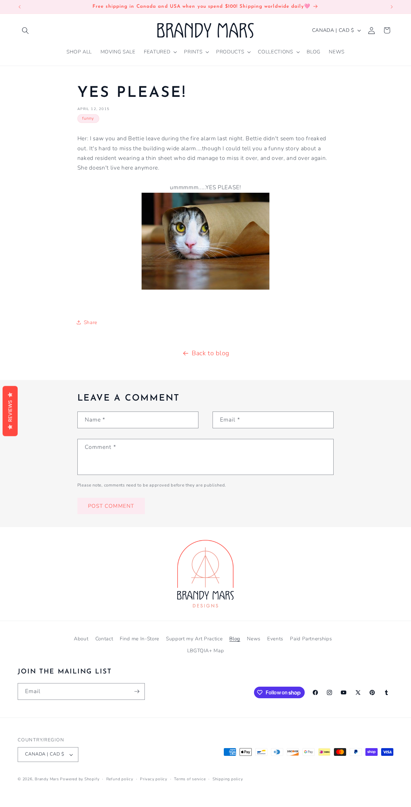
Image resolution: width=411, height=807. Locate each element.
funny (88, 118)
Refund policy (119, 779)
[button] (25, 30)
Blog (234, 638)
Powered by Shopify (79, 779)
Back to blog (210, 353)
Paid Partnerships (311, 638)
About (81, 638)
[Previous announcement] (20, 7)
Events (275, 638)
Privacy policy (153, 779)
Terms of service (190, 779)
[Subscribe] (136, 691)
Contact (104, 638)
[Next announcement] (392, 7)
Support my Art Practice (194, 638)
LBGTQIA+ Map (205, 650)
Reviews (10, 411)
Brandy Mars (47, 779)
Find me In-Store (139, 638)
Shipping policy (228, 779)
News (253, 638)
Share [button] (90, 322)
